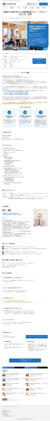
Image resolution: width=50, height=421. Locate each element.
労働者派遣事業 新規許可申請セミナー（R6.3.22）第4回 (38, 383)
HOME (40, 0)
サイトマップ (45, 0)
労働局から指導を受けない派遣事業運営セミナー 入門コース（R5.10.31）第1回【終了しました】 (15, 379)
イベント (9, 398)
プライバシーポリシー (6, 406)
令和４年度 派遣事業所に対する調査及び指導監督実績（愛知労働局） (16, 94)
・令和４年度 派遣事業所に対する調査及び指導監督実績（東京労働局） (16, 91)
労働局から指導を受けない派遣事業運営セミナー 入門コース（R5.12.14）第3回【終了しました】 (15, 374)
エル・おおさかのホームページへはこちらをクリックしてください (37, 337)
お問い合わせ (44, 4)
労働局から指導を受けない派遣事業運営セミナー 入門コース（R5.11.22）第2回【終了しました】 (38, 374)
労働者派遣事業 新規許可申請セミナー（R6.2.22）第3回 (15, 393)
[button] (39, 61)
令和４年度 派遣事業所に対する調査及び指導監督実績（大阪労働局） (16, 93)
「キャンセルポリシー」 (13, 323)
